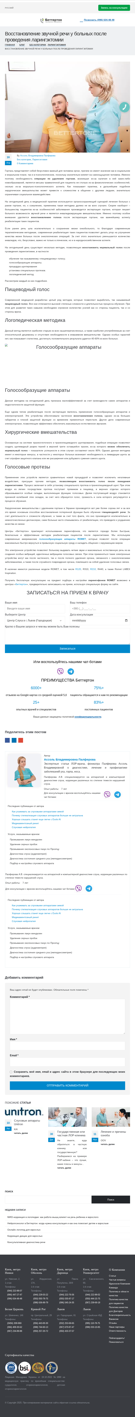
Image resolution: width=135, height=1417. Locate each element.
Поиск (9, 1191)
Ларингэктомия (39, 159)
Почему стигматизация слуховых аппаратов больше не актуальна (47, 815)
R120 (78, 569)
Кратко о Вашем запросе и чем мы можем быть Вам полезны (42, 626)
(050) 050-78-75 (40, 1299)
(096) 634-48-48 (14, 1299)
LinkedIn (14, 740)
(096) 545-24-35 (66, 1302)
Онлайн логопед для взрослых (23, 1229)
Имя (13, 1039)
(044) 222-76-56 (66, 1295)
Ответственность (117, 1331)
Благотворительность (120, 1315)
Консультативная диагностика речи (26, 1242)
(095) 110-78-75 (92, 1323)
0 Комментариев (25, 163)
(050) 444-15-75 (92, 1299)
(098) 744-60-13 (40, 1327)
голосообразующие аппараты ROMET (62, 539)
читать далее (21, 1133)
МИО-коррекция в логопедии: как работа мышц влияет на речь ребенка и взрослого (52, 1217)
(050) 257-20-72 (40, 1331)
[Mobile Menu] (23, 20)
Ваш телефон (78, 602)
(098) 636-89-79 (40, 1302)
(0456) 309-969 (14, 1323)
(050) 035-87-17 (66, 1299)
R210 (93, 569)
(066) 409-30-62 (14, 1327)
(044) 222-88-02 (92, 1295)
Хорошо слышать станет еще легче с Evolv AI (36, 819)
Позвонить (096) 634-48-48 (99, 20)
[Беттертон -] (51, 20)
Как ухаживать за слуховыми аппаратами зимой (38, 811)
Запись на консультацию (114, 8)
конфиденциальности (88, 716)
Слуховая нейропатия (24, 827)
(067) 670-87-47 (66, 1327)
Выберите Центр (15, 614)
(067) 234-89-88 (14, 1331)
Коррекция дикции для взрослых (24, 1236)
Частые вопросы (117, 1280)
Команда (113, 1288)
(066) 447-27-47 (14, 1295)
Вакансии (113, 1319)
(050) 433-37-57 (66, 1331)
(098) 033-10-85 (92, 1327)
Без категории (24, 159)
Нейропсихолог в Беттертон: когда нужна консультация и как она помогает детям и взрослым (57, 1223)
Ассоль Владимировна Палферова (37, 156)
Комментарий (20, 997)
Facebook (7, 740)
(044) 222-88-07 (14, 1291)
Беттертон (21, 584)
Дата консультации (81, 614)
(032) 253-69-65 (66, 1323)
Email (20, 740)
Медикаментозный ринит (25, 823)
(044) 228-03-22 (40, 1295)
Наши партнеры (116, 1327)
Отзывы (113, 1323)
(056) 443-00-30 (40, 1323)
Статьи (112, 1276)
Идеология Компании (119, 1284)
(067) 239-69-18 (92, 1302)
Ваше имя (11, 602)
